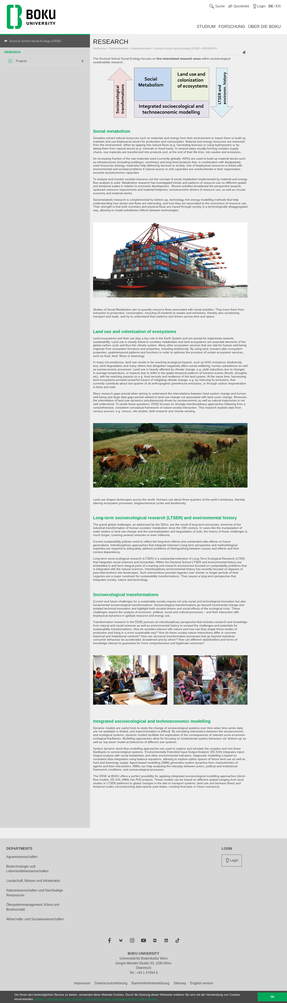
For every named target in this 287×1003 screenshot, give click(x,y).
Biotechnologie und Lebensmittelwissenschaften (27, 869)
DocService (99, 48)
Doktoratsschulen (141, 48)
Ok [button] (272, 996)
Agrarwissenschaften (22, 857)
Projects (21, 61)
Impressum (82, 983)
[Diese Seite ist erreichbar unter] (244, 53)
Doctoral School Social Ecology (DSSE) (35, 41)
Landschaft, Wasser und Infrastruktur (33, 880)
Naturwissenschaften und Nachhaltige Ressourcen (34, 893)
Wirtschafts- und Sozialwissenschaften (35, 919)
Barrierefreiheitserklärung (150, 983)
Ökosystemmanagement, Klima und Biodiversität (32, 907)
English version (201, 983)
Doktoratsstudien (119, 48)
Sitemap (180, 983)
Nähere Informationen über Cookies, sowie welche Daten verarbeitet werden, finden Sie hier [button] (96, 999)
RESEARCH (12, 52)
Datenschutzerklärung (111, 983)
